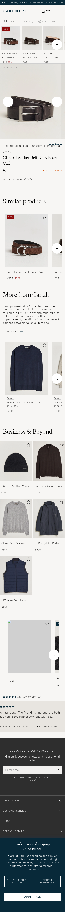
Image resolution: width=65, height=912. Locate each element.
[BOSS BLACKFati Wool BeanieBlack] (16, 483)
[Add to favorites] (44, 218)
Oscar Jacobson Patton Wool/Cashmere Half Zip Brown (49, 486)
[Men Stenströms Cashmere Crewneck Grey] (16, 518)
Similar (24, 201)
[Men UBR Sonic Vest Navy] (16, 575)
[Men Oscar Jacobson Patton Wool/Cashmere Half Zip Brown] (49, 461)
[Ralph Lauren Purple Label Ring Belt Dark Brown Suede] (26, 269)
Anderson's (29, 53)
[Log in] (43, 11)
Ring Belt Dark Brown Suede (8, 57)
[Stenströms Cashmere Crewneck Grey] (16, 540)
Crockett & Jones (52, 54)
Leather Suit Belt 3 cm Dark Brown (30, 57)
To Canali (12, 331)
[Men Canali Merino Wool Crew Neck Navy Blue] (26, 368)
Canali (7, 152)
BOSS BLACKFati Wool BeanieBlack (14, 486)
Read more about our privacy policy (32, 779)
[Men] (29, 646)
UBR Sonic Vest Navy (13, 600)
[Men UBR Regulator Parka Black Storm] (49, 518)
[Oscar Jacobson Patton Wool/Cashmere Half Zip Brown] (49, 483)
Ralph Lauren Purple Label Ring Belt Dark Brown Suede (25, 272)
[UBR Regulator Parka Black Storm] (49, 540)
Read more (33, 869)
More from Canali (26, 294)
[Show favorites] (48, 11)
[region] (32, 716)
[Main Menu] (59, 11)
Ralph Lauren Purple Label (10, 54)
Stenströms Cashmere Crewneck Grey (14, 543)
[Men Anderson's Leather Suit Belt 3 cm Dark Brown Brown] (32, 38)
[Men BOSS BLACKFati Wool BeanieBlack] (16, 461)
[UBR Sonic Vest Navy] (16, 597)
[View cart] (53, 11)
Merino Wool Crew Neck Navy (23, 402)
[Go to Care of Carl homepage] (16, 11)
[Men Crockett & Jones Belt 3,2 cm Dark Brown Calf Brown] (53, 38)
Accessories (10, 68)
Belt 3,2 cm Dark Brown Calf (51, 57)
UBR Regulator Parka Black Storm (47, 543)
